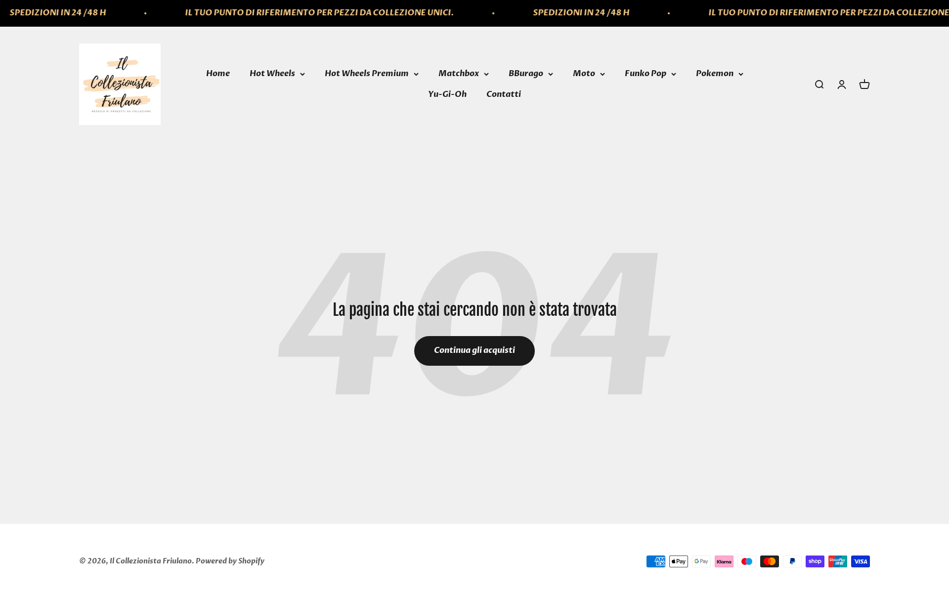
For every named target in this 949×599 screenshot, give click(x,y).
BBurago (526, 73)
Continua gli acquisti (474, 350)
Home (218, 73)
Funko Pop (645, 73)
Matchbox (458, 73)
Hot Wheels (272, 73)
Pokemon (714, 73)
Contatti (503, 94)
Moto (584, 73)
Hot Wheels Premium (367, 73)
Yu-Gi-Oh (447, 94)
